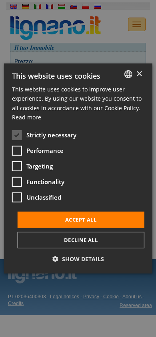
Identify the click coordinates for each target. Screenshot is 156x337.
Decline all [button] (81, 240)
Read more (26, 117)
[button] (78, 259)
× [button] (139, 74)
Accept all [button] (80, 219)
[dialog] (78, 168)
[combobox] (128, 74)
